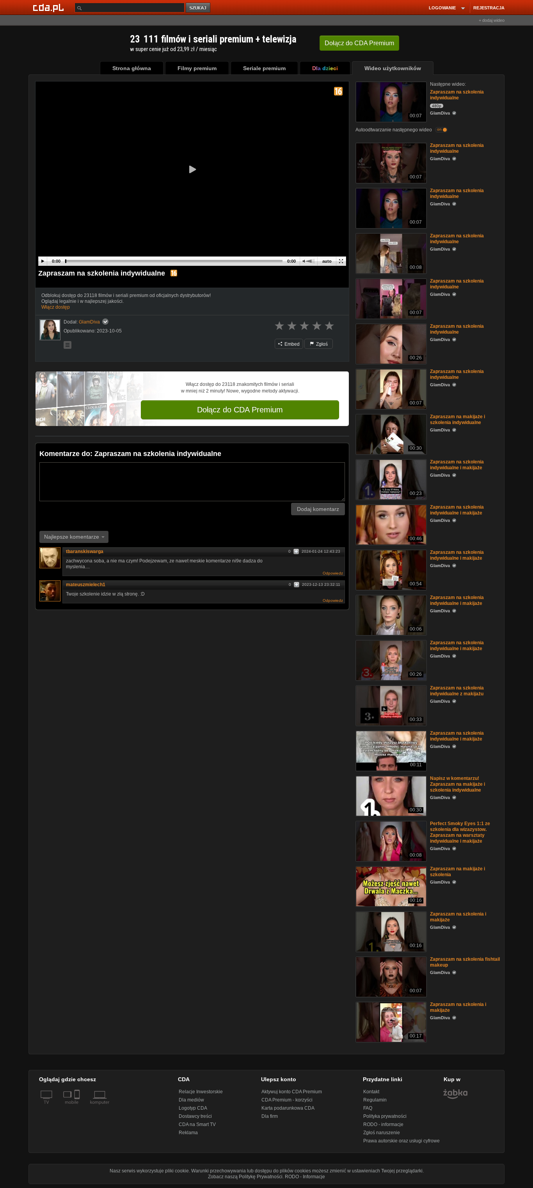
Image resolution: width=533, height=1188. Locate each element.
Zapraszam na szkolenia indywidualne (457, 95)
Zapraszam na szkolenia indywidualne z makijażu (457, 691)
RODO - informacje (383, 1124)
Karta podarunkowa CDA (287, 1108)
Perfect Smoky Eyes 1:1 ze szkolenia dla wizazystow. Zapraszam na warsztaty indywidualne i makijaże (460, 832)
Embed (291, 344)
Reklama (188, 1132)
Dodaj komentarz (318, 509)
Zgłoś (321, 344)
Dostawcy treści (195, 1116)
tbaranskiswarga (84, 551)
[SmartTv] (77, 1107)
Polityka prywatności (385, 1116)
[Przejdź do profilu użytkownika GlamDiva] (49, 329)
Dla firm (269, 1116)
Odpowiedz (333, 573)
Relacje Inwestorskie (201, 1091)
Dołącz (359, 43)
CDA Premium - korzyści (287, 1100)
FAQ (367, 1108)
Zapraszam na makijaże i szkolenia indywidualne (457, 419)
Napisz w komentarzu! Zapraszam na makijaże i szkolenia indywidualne (457, 784)
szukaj (198, 8)
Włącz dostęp (55, 307)
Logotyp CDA (193, 1108)
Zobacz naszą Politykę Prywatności (245, 1176)
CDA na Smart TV (197, 1124)
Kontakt (371, 1091)
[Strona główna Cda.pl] (49, 7)
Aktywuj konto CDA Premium (291, 1091)
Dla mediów (191, 1100)
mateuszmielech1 (85, 584)
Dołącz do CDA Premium (240, 409)
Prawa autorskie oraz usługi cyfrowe (401, 1141)
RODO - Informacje (305, 1176)
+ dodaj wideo (492, 20)
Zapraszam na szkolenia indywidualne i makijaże (457, 464)
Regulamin (375, 1100)
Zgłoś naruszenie (381, 1132)
